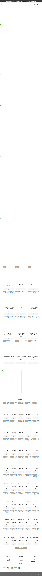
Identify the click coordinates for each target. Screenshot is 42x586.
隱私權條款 (8, 560)
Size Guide (21, 563)
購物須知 (21, 561)
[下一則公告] (40, 1)
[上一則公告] (1, 1)
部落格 (21, 559)
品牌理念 (8, 559)
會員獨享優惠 (21, 560)
